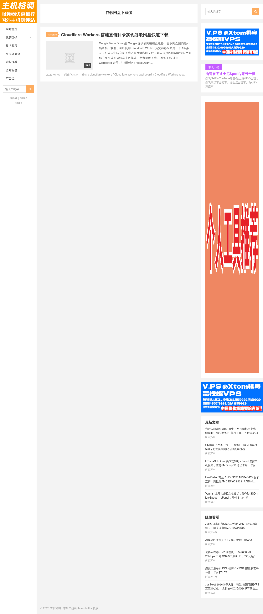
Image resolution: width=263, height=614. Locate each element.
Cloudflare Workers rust (169, 74)
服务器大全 (13, 54)
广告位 (10, 78)
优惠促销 (11, 37)
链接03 (18, 102)
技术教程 (11, 45)
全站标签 (11, 70)
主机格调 (18, 11)
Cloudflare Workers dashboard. (133, 74)
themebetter (84, 608)
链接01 (13, 98)
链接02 (23, 98)
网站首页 (11, 29)
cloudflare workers (101, 74)
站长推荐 (11, 62)
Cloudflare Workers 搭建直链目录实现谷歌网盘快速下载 (114, 34)
